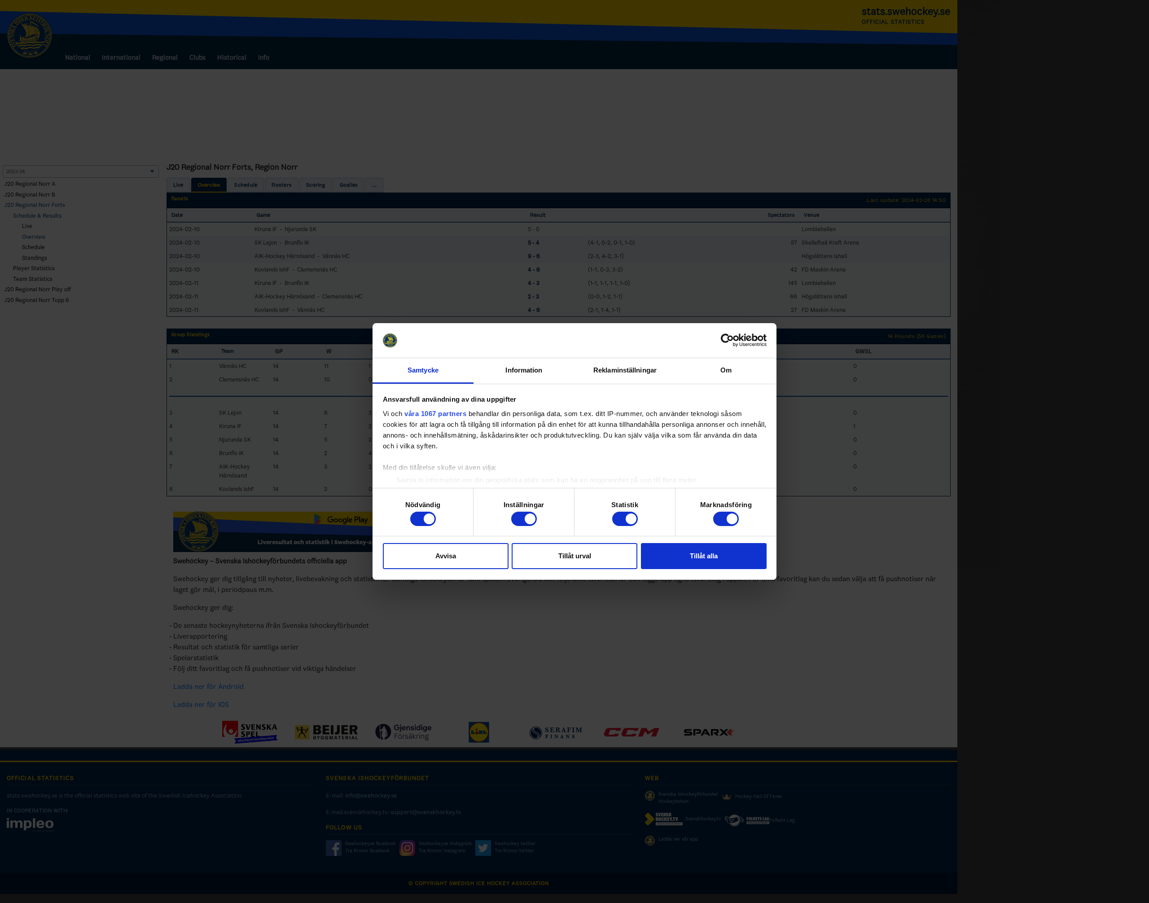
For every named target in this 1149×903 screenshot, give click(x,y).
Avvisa (445, 556)
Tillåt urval (574, 556)
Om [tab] (726, 370)
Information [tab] (523, 370)
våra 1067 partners (435, 413)
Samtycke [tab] (423, 370)
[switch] (524, 519)
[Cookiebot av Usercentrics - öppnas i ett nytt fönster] (727, 340)
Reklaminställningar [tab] (625, 370)
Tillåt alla (704, 556)
